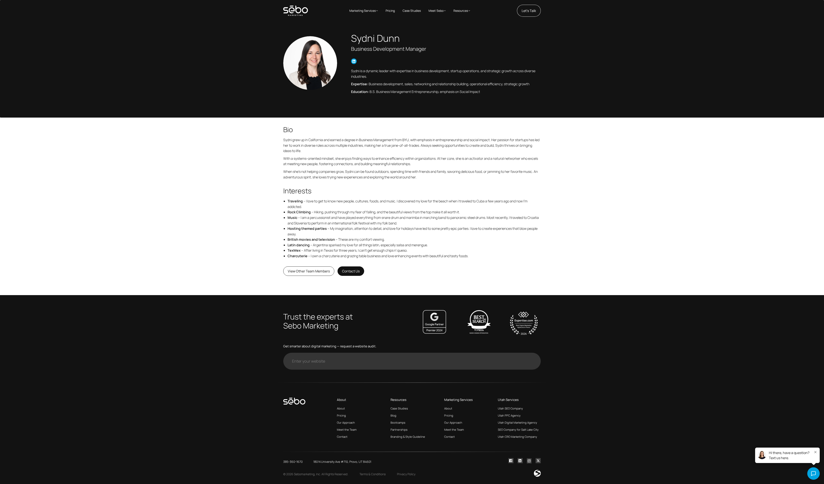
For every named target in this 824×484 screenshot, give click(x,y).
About (341, 408)
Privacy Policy (406, 474)
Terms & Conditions (372, 474)
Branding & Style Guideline (408, 437)
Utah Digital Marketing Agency (517, 422)
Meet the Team (347, 430)
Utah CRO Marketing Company (517, 437)
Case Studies (399, 408)
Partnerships (399, 430)
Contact (342, 437)
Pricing (341, 415)
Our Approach (346, 422)
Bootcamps (398, 422)
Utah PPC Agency (509, 415)
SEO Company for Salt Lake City (518, 430)
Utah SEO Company (510, 408)
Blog (393, 415)
